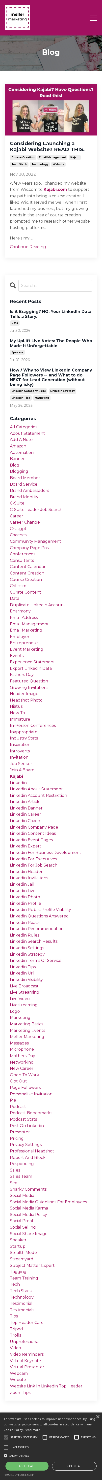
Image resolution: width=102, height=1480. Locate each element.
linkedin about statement (36, 789)
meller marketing (27, 1036)
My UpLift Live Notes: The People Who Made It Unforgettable (51, 343)
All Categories (23, 427)
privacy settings (26, 1144)
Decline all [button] (74, 1466)
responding (22, 1163)
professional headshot (32, 1151)
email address (24, 617)
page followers (25, 1087)
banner (17, 458)
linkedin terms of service (35, 960)
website (58, 164)
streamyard (21, 1259)
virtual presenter (27, 1367)
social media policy (28, 1214)
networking (22, 1062)
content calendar (28, 566)
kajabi (74, 157)
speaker (17, 352)
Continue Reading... (29, 246)
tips (14, 1316)
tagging (18, 1271)
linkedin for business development (45, 852)
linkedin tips (20, 398)
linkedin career (25, 814)
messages (19, 1043)
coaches (18, 535)
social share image (29, 1233)
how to (17, 712)
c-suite (17, 503)
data (14, 323)
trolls (15, 1335)
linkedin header (26, 871)
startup (18, 1246)
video (15, 1347)
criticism (18, 585)
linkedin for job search (33, 865)
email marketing (26, 630)
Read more (32, 1430)
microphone (22, 1049)
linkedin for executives (33, 859)
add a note (21, 439)
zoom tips (20, 1392)
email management (52, 157)
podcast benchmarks (31, 1112)
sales (15, 1170)
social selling (23, 1227)
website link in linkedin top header (46, 1386)
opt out (18, 1081)
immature (20, 719)
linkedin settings (27, 947)
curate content (25, 592)
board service (23, 484)
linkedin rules (24, 935)
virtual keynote (25, 1360)
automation (22, 452)
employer (19, 636)
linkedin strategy (62, 391)
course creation (22, 157)
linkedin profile (25, 903)
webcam (19, 1373)
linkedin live (22, 890)
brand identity (24, 497)
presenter (20, 1132)
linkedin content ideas (33, 833)
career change (25, 522)
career (16, 516)
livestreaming (24, 1005)
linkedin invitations (29, 877)
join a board (22, 770)
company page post (30, 547)
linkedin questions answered (39, 916)
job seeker (21, 763)
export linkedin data (31, 668)
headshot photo (26, 700)
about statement (27, 433)
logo (15, 1011)
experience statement (32, 662)
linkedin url (22, 973)
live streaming (24, 992)
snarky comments (28, 1189)
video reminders (27, 1354)
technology (39, 164)
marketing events (27, 1030)
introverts (20, 751)
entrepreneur (24, 642)
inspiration (20, 744)
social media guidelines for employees (48, 1202)
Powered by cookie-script (19, 1475)
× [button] (98, 1417)
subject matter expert (32, 1265)
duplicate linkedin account (37, 605)
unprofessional (25, 1341)
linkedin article (25, 801)
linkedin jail (22, 884)
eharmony (20, 611)
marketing (42, 398)
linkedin (18, 782)
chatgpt (18, 528)
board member (25, 477)
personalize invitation (31, 1094)
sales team (21, 1176)
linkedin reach (25, 922)
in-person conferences (33, 725)
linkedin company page (28, 391)
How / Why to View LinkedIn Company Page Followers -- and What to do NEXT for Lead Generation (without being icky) (51, 377)
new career (21, 1068)
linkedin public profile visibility (40, 909)
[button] (51, 1455)
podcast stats (23, 1119)
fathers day (22, 674)
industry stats (24, 738)
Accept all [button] (27, 1466)
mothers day (22, 1055)
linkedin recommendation (37, 928)
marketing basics (26, 1024)
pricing (17, 1138)
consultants (22, 560)
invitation (19, 757)
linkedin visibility (26, 979)
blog (14, 465)
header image (24, 693)
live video (20, 998)
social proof (21, 1220)
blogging (19, 471)
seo (13, 1182)
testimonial (21, 1303)
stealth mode (23, 1252)
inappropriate (23, 732)
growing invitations (29, 687)
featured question (29, 681)
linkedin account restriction (38, 795)
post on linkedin (27, 1125)
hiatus (16, 706)
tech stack (19, 164)
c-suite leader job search (36, 509)
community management (35, 541)
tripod (16, 1329)
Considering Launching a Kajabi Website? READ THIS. (47, 146)
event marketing (26, 649)
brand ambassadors (29, 490)
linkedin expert (25, 846)
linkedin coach (25, 820)
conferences (22, 554)
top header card (27, 1322)
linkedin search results (33, 941)
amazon (18, 446)
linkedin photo (25, 897)
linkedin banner (26, 808)
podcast (18, 1106)
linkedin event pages (31, 840)
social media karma (29, 1208)
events (17, 655)
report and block (28, 1157)
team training (24, 1278)
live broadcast (24, 986)
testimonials (22, 1310)
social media (22, 1195)
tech (15, 1284)
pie (13, 1100)
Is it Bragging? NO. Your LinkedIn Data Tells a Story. (50, 314)
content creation (27, 573)
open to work (24, 1075)
